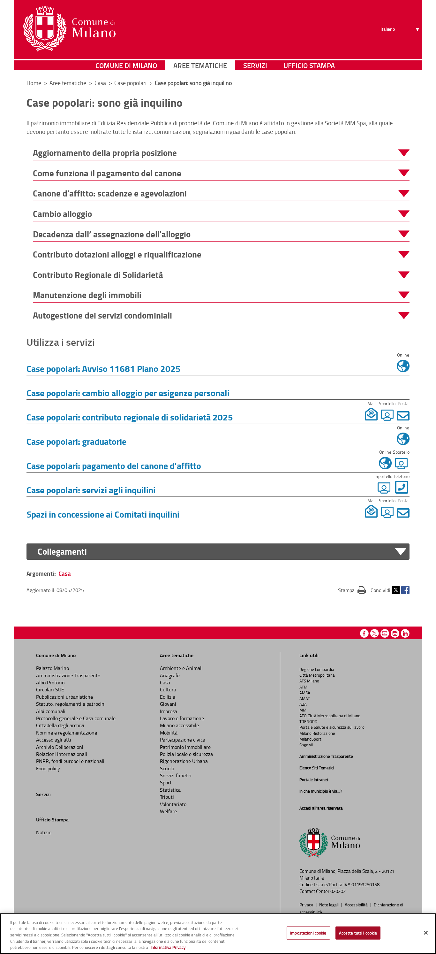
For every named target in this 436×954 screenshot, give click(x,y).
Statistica (170, 789)
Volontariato (173, 804)
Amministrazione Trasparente (68, 675)
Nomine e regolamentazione (66, 732)
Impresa (168, 711)
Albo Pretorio (50, 682)
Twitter (396, 590)
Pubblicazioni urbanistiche (64, 696)
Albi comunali (50, 711)
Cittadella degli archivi (60, 725)
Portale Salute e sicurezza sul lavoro (332, 727)
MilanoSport (310, 739)
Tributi (167, 796)
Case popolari (131, 83)
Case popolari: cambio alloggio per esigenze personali (127, 392)
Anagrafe (170, 675)
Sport (166, 782)
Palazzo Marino (52, 668)
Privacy (306, 904)
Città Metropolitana (317, 675)
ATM (303, 687)
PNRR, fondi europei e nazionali (70, 761)
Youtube (384, 633)
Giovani (168, 703)
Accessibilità (357, 904)
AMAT (304, 698)
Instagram (395, 633)
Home (33, 83)
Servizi (255, 65)
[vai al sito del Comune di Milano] (69, 29)
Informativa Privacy (168, 947)
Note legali (329, 904)
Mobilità (168, 732)
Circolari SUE (50, 689)
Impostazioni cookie (308, 933)
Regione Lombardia (316, 669)
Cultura (168, 689)
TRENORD (308, 721)
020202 (338, 891)
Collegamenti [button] (62, 551)
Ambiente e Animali (181, 668)
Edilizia (167, 696)
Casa (100, 83)
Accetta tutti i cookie (358, 933)
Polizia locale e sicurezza (186, 754)
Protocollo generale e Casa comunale (76, 718)
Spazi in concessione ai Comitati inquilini (102, 514)
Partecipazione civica (182, 739)
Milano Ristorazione (317, 733)
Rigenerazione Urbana (184, 761)
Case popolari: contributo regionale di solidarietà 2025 (129, 417)
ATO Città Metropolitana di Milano (329, 716)
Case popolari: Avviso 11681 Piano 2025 (103, 368)
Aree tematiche (200, 65)
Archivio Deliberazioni (59, 746)
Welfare (168, 811)
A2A (303, 704)
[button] (221, 153)
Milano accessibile (179, 725)
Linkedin (405, 633)
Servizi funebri (176, 775)
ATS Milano (309, 681)
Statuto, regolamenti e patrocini (71, 703)
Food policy (48, 768)
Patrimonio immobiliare (185, 746)
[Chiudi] (426, 933)
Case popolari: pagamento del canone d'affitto (113, 465)
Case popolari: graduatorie (76, 441)
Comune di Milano (126, 65)
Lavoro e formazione (182, 718)
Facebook (405, 590)
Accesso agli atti (53, 739)
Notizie (43, 832)
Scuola (167, 768)
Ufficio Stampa (309, 65)
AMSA (304, 693)
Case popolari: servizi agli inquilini (90, 489)
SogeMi (306, 745)
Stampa (352, 590)
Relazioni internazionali (61, 754)
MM (302, 710)
